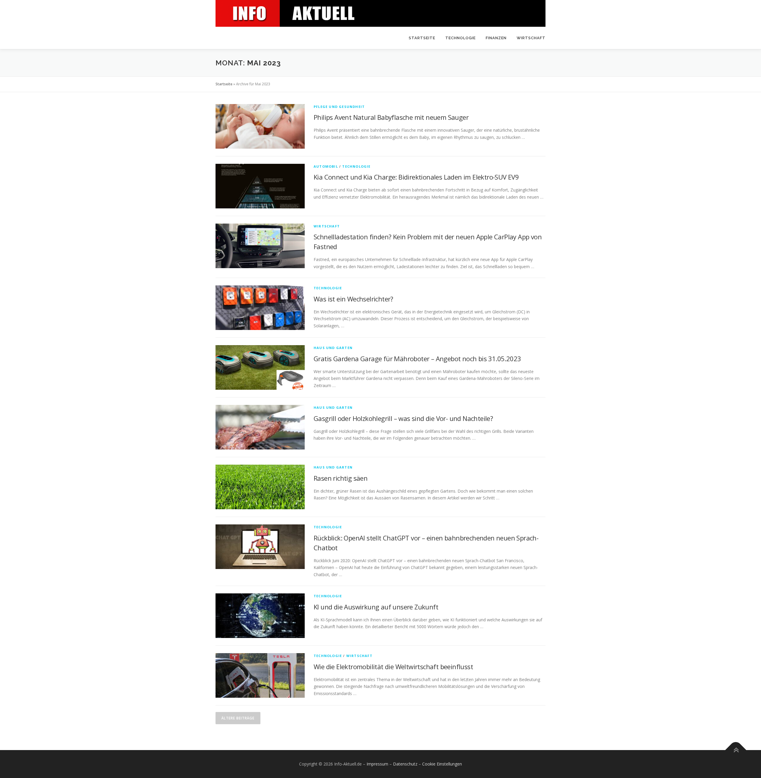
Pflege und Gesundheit (339, 106)
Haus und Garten (333, 347)
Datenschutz (405, 764)
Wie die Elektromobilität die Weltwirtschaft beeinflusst (393, 666)
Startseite (422, 38)
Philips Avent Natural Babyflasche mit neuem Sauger (391, 117)
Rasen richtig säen (340, 478)
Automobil (326, 166)
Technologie (460, 38)
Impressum (377, 764)
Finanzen (496, 38)
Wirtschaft (531, 38)
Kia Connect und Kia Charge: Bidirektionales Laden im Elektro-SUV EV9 (416, 176)
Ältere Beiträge (237, 718)
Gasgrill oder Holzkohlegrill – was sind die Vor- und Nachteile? (403, 418)
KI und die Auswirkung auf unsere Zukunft (376, 606)
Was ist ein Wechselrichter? (353, 298)
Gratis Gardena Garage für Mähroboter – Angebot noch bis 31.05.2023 (417, 358)
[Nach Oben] (735, 750)
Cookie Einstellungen (442, 764)
